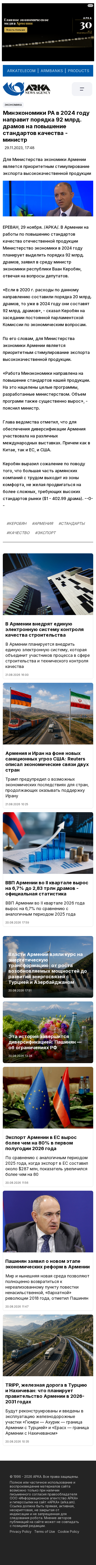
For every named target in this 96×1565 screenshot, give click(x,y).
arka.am (67, 1502)
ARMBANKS (52, 70)
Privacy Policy (20, 1531)
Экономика (13, 104)
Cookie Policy (68, 1531)
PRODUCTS (78, 70)
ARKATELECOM (21, 70)
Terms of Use (44, 1531)
